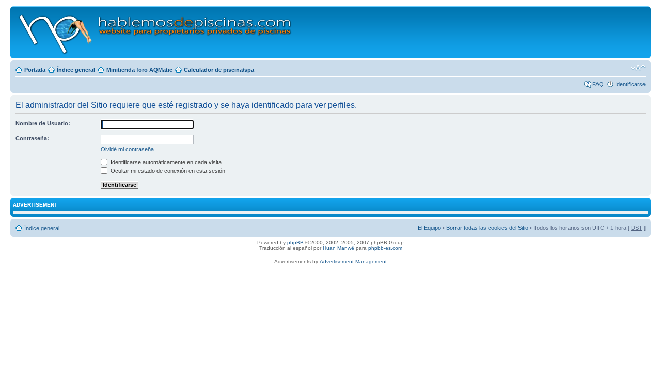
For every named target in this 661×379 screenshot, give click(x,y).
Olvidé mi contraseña (127, 149)
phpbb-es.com (385, 248)
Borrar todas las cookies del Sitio (487, 228)
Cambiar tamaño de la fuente (638, 67)
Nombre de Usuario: (42, 123)
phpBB (295, 242)
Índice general (76, 70)
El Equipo (429, 228)
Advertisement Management (353, 261)
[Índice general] (155, 32)
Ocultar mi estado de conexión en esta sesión (167, 171)
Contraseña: (32, 138)
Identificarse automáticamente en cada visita (165, 162)
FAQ (598, 84)
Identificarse (630, 84)
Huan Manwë (338, 248)
